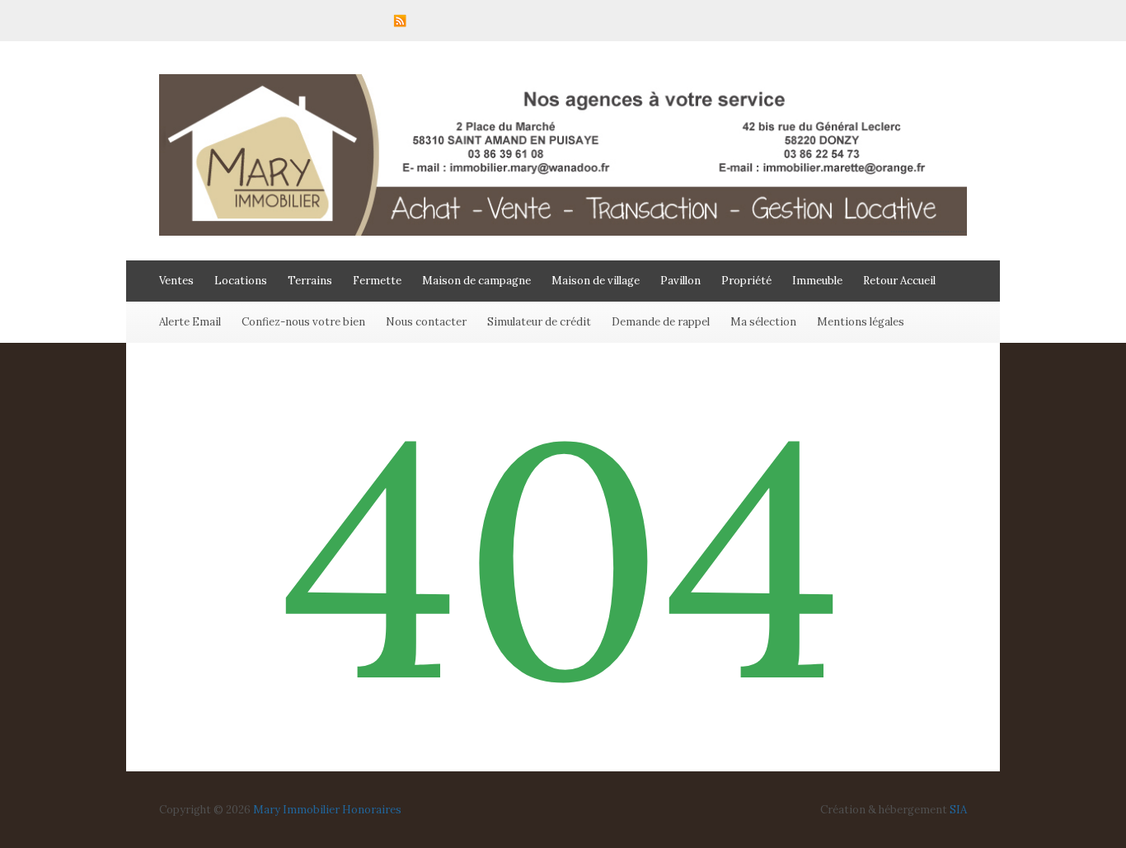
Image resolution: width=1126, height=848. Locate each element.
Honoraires (371, 810)
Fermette (377, 281)
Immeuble (817, 281)
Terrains (310, 281)
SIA (958, 810)
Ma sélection (763, 322)
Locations (240, 281)
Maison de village (595, 281)
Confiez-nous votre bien (303, 322)
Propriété (746, 281)
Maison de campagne (476, 281)
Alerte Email (190, 322)
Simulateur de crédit (539, 322)
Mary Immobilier (296, 810)
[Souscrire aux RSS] (399, 20)
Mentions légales (860, 322)
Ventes (176, 281)
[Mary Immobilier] (563, 232)
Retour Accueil (899, 281)
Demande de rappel (661, 322)
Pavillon (680, 281)
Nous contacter (426, 322)
